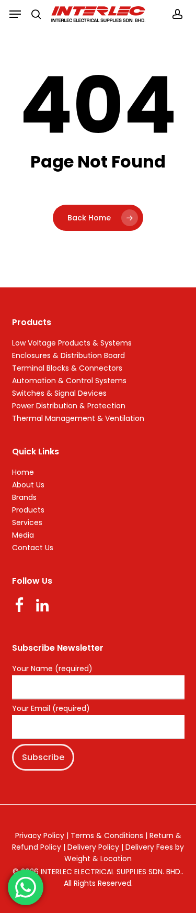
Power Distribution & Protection (68, 406)
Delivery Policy (93, 847)
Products (28, 510)
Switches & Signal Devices (59, 393)
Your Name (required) (52, 669)
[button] (15, 14)
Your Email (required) (51, 709)
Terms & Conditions (107, 835)
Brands (24, 497)
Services (27, 522)
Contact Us (32, 547)
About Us (28, 485)
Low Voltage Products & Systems (72, 343)
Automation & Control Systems (69, 380)
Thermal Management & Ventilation (78, 418)
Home (23, 472)
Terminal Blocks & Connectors (67, 368)
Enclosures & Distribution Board (68, 355)
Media (23, 535)
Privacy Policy (39, 835)
